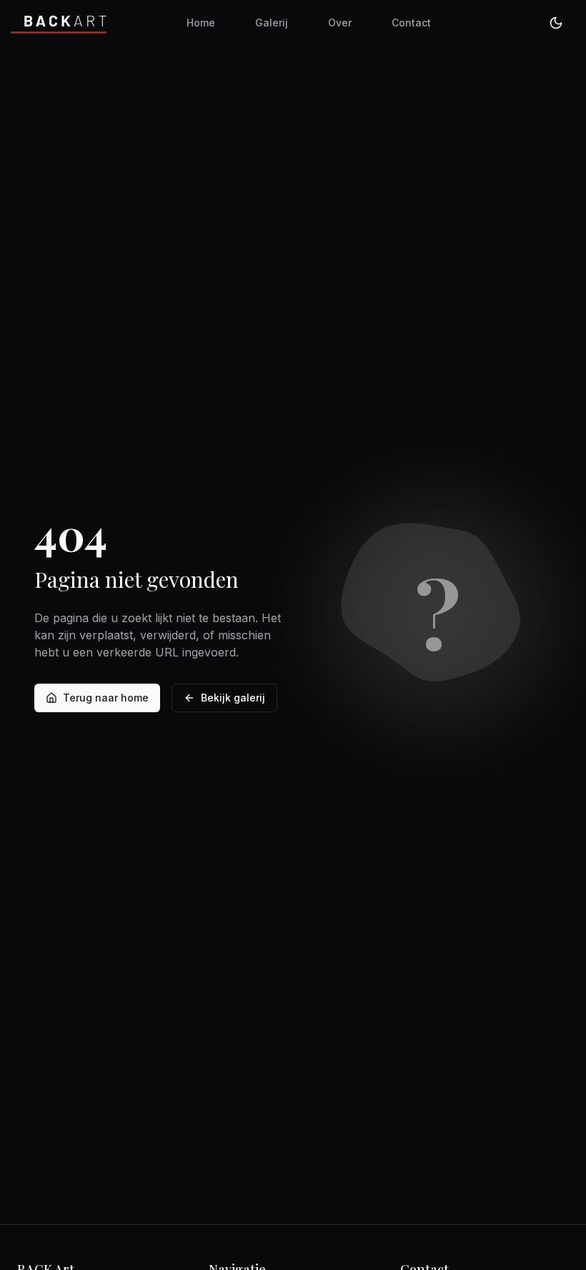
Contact (411, 22)
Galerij (271, 22)
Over (340, 22)
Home (201, 22)
